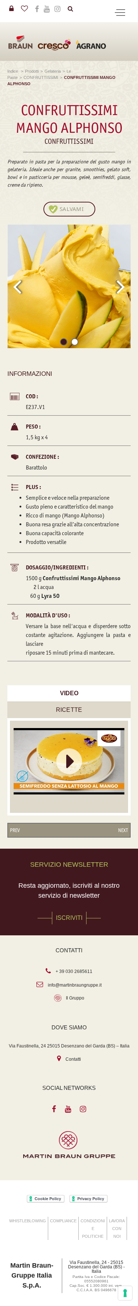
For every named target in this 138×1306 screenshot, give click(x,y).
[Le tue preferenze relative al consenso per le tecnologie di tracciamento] (125, 1293)
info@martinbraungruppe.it (75, 985)
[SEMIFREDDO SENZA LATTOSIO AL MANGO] (69, 761)
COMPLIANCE (63, 1221)
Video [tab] (69, 693)
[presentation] (17, 286)
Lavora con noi (117, 1229)
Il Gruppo (75, 998)
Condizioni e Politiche (93, 1229)
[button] (63, 343)
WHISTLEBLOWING (27, 1221)
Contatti (73, 1059)
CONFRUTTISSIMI (41, 77)
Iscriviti (69, 918)
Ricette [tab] (69, 710)
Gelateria (53, 71)
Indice (13, 71)
